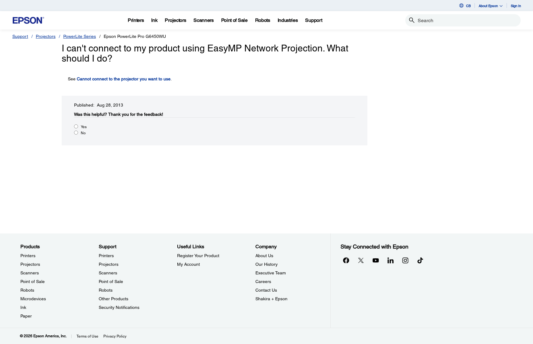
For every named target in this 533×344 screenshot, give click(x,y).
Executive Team (270, 272)
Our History (266, 264)
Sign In (516, 6)
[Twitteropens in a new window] (360, 260)
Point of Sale (32, 281)
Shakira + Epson (271, 298)
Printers (27, 255)
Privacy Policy (114, 336)
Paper (26, 316)
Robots (27, 290)
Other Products (113, 298)
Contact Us (266, 290)
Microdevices (33, 298)
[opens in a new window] (420, 260)
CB (468, 6)
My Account (188, 264)
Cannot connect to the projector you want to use (124, 78)
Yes (84, 127)
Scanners (29, 272)
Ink (23, 307)
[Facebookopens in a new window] (346, 260)
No (83, 133)
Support (20, 36)
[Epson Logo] (28, 20)
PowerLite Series (79, 36)
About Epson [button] (488, 6)
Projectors (46, 36)
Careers (263, 281)
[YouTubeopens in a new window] (375, 260)
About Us (264, 255)
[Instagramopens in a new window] (405, 260)
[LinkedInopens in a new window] (390, 260)
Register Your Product (198, 255)
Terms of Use (87, 336)
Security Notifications (119, 307)
